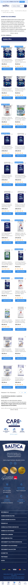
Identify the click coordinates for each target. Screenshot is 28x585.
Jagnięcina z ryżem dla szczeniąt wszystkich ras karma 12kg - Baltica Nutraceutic (20, 235)
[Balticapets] (5, 6)
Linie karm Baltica (6, 538)
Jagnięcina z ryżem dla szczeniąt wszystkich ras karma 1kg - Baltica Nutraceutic (7, 119)
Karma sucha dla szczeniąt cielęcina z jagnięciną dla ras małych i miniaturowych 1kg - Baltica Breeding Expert (7, 381)
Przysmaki (4, 557)
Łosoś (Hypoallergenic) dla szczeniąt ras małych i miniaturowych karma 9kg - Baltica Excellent (7, 148)
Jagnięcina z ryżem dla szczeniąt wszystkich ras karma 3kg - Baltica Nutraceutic (20, 293)
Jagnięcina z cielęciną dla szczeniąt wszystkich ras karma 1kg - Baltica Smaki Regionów (20, 119)
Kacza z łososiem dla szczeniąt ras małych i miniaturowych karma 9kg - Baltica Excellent (20, 148)
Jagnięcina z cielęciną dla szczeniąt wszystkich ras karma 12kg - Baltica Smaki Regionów (7, 264)
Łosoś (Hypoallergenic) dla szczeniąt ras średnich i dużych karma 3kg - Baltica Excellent (7, 293)
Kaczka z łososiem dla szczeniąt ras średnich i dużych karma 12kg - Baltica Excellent (7, 206)
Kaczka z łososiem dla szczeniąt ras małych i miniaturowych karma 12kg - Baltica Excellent (20, 206)
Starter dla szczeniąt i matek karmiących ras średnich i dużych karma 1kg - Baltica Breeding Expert (7, 351)
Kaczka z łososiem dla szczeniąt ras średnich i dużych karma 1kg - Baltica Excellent (20, 90)
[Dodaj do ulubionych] (12, 47)
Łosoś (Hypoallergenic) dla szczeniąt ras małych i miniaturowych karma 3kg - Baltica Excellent (20, 264)
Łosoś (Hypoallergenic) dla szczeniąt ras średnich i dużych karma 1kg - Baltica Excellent (20, 61)
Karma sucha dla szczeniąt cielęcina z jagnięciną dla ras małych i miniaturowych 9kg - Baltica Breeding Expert (20, 381)
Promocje (4, 523)
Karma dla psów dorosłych (10, 527)
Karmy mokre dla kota (8, 519)
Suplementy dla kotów (8, 549)
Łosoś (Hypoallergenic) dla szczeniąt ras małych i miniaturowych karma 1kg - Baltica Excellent (7, 61)
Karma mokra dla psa (7, 516)
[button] (19, 6)
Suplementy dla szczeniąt (9, 545)
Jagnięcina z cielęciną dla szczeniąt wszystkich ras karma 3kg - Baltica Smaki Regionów (7, 321)
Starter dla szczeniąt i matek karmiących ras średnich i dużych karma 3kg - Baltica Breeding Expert (20, 351)
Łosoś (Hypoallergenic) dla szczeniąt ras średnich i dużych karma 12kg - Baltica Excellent (7, 235)
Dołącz (22, 1)
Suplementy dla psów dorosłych (11, 542)
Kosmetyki (4, 553)
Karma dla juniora (7, 534)
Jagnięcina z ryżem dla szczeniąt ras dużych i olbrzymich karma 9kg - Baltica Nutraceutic (20, 321)
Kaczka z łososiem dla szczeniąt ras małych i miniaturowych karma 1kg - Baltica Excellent (7, 90)
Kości (3, 560)
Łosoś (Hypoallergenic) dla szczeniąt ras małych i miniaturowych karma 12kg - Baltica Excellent (20, 177)
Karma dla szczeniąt (7, 531)
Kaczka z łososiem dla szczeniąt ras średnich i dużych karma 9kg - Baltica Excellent (7, 177)
